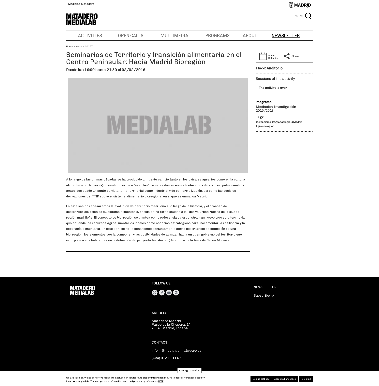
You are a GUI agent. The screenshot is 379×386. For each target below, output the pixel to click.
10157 (89, 46)
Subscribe (262, 295)
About (250, 35)
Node (79, 46)
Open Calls (130, 35)
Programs (217, 35)
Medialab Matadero (81, 3)
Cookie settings (261, 379)
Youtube (169, 293)
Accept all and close (285, 379)
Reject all (306, 379)
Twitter (155, 293)
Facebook (162, 293)
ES (296, 16)
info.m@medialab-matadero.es (176, 350)
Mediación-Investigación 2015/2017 (276, 108)
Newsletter (286, 35)
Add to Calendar (273, 56)
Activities (90, 35)
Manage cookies (189, 370)
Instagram (176, 293)
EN (301, 16)
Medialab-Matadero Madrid (85, 19)
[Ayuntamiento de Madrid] (300, 4)
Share (295, 56)
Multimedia (174, 35)
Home (69, 46)
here (160, 381)
